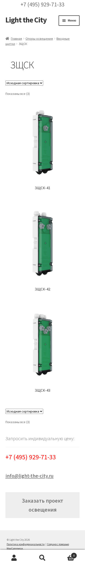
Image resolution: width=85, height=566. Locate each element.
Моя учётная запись (14, 558)
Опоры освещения (39, 38)
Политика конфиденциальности (26, 544)
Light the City (26, 20)
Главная (16, 38)
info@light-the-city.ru (29, 476)
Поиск (42, 558)
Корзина (66, 553)
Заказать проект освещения (42, 505)
